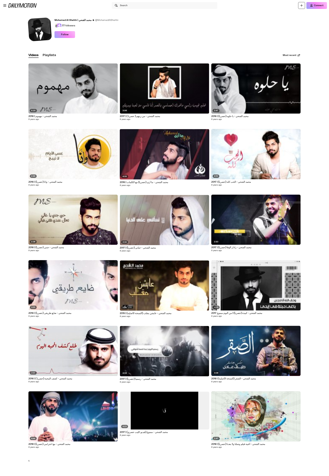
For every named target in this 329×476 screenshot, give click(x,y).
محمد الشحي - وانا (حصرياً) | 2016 (45, 182)
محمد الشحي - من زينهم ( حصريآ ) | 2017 (140, 116)
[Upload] (301, 5)
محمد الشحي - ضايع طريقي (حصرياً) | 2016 (49, 313)
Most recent (289, 55)
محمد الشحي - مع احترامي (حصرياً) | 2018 (49, 444)
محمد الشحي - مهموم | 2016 (42, 116)
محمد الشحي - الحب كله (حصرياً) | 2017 (231, 182)
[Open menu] (5, 5)
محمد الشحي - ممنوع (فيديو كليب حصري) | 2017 (144, 432)
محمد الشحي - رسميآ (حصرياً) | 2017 (138, 379)
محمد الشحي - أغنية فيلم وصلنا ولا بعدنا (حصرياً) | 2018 (238, 444)
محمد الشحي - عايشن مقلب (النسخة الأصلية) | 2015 (146, 313)
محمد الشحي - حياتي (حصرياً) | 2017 (138, 247)
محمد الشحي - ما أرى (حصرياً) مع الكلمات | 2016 (144, 182)
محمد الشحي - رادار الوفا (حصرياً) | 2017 (231, 247)
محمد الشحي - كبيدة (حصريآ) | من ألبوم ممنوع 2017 (236, 313)
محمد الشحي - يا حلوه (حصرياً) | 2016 (230, 116)
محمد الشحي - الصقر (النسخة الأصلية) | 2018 (233, 378)
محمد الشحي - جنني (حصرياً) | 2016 (46, 247)
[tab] (33, 55)
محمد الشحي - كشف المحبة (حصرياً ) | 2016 (50, 378)
